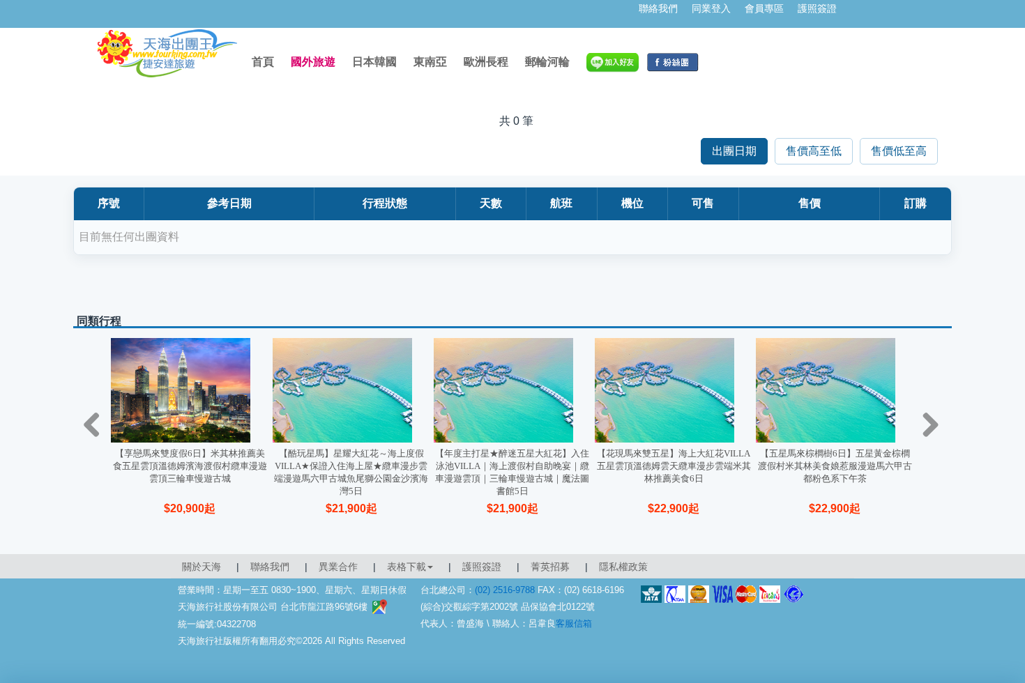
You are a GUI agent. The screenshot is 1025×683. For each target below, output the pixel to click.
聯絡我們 (658, 8)
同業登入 (711, 8)
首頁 (263, 62)
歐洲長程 (486, 62)
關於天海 (201, 566)
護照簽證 (817, 8)
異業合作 (338, 566)
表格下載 (406, 566)
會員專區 (764, 8)
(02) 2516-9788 (505, 590)
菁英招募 (550, 566)
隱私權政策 (623, 566)
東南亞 (430, 62)
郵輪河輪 (547, 62)
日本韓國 (374, 62)
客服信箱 (574, 623)
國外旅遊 (313, 62)
